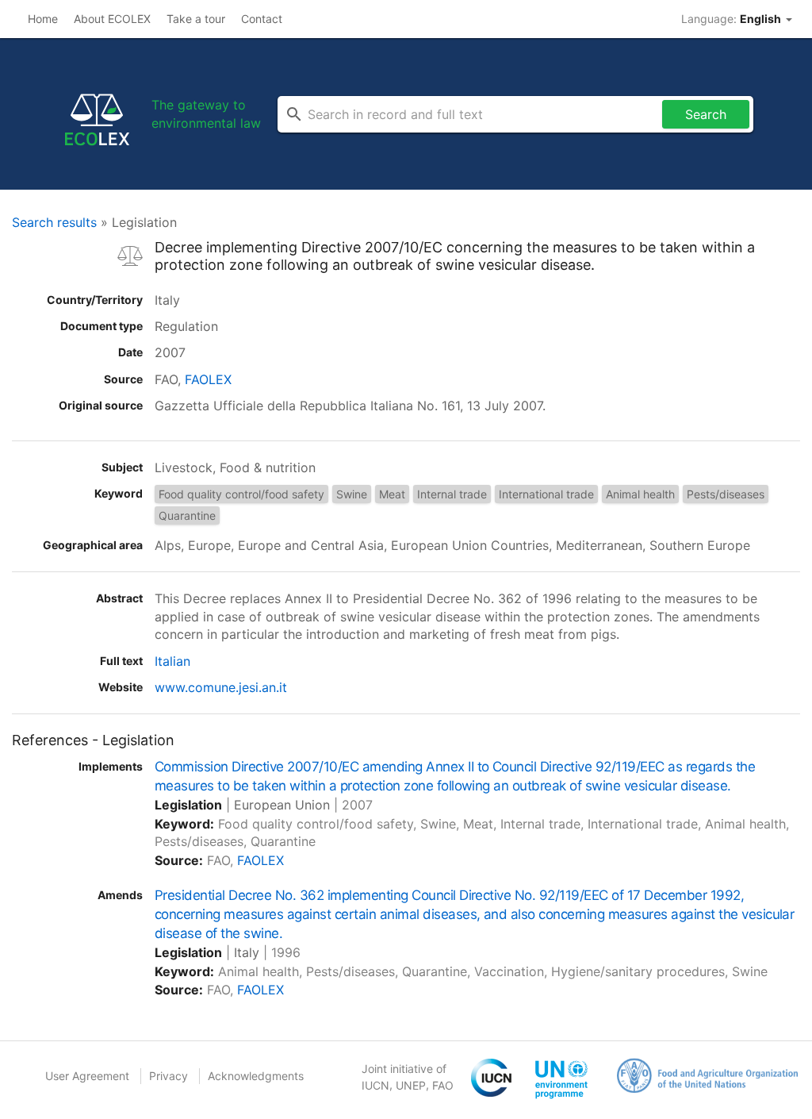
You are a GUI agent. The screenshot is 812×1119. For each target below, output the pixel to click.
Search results (54, 222)
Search (705, 114)
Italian (172, 661)
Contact (261, 18)
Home (43, 18)
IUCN (375, 1085)
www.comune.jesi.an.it (221, 687)
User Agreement (87, 1075)
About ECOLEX (112, 18)
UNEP (411, 1085)
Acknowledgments (256, 1075)
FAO (443, 1085)
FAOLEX (208, 379)
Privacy (168, 1075)
